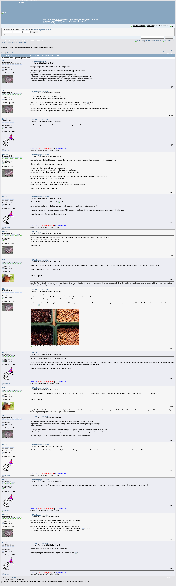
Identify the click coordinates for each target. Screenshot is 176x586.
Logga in (32, 40)
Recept (17, 47)
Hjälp (15, 40)
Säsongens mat (26, 47)
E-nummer (18, 42)
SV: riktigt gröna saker (40, 91)
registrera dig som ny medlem (41, 30)
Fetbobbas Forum (7, 47)
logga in (26, 30)
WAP (24, 42)
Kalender (25, 40)
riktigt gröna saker (46, 47)
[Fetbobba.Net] (6, 150)
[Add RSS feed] (149, 26)
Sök (20, 40)
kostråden (58, 20)
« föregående (163, 51)
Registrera (40, 40)
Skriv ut (170, 53)
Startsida (8, 40)
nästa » (171, 51)
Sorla (4, 260)
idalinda (5, 61)
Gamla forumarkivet (7, 42)
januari (36, 47)
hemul (4, 119)
